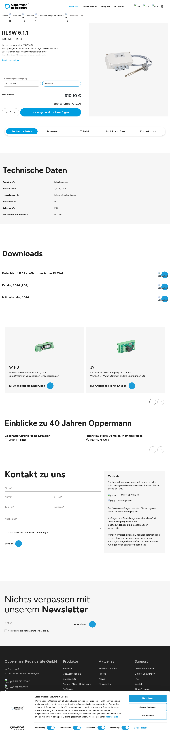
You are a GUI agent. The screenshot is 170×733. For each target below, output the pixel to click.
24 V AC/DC (10, 83)
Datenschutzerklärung (35, 532)
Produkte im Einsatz (117, 131)
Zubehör (85, 131)
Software (68, 689)
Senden (9, 543)
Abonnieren (80, 624)
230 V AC (50, 83)
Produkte (70, 661)
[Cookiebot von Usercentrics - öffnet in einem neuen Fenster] (17, 728)
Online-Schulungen (145, 673)
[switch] (77, 728)
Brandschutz (69, 678)
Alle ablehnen (148, 715)
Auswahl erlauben (147, 707)
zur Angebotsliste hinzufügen (51, 112)
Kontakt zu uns (148, 131)
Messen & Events (108, 668)
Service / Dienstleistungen (77, 684)
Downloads (53, 131)
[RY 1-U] (126, 346)
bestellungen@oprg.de (121, 524)
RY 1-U (95, 368)
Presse (102, 673)
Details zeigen (140, 728)
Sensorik (67, 668)
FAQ (137, 678)
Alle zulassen (148, 698)
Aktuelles (106, 661)
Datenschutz (111, 717)
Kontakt (139, 684)
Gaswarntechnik (72, 673)
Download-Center (144, 668)
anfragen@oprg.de (124, 521)
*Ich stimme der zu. (29, 532)
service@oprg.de (128, 511)
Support (141, 661)
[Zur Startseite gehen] (17, 6)
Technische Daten (22, 131)
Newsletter (105, 684)
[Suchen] (137, 6)
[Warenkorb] (155, 6)
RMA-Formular (142, 689)
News (102, 678)
